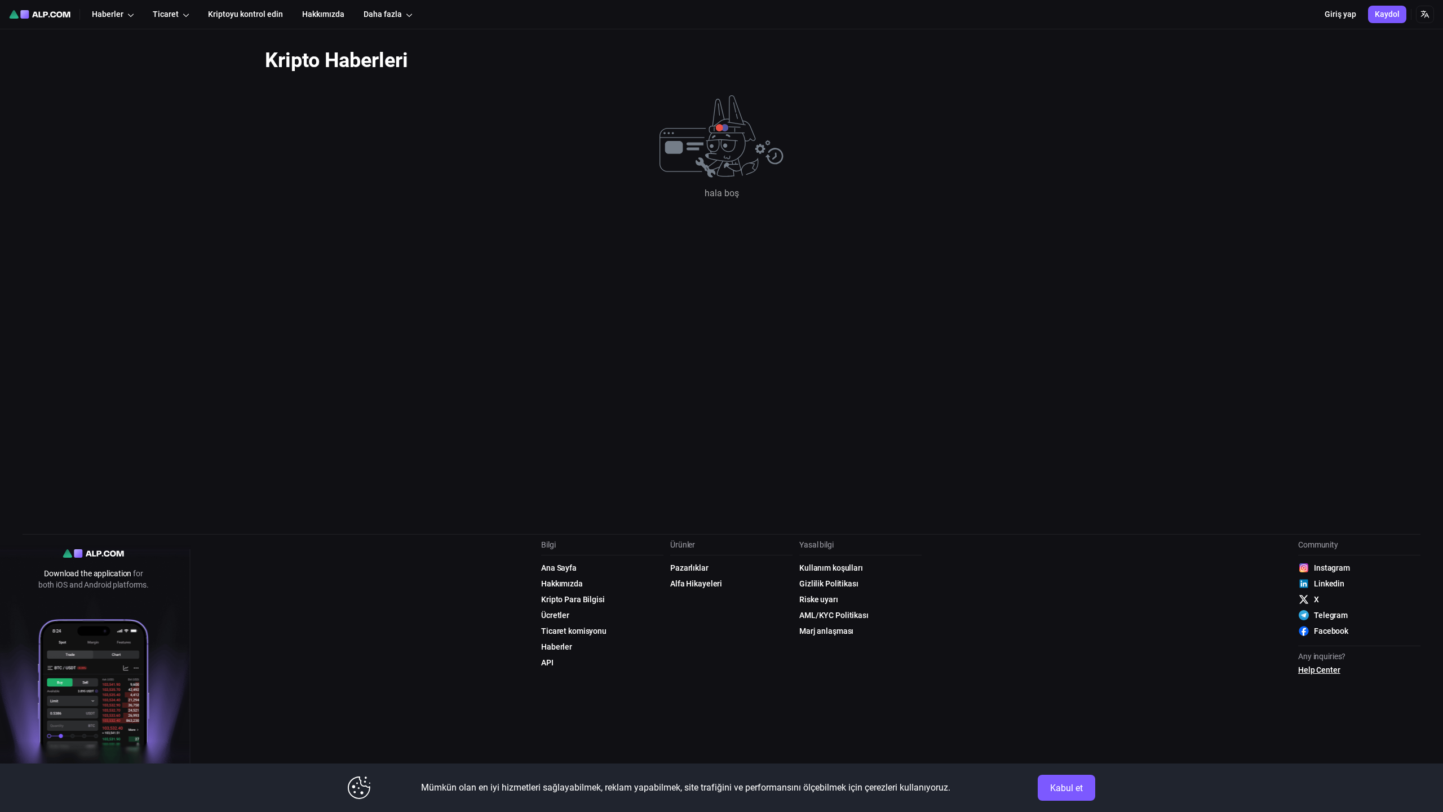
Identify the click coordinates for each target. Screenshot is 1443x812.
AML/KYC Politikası (834, 615)
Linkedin (1329, 583)
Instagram (1332, 567)
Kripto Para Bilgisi (573, 599)
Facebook (1331, 631)
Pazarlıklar (689, 567)
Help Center (1319, 669)
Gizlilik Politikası (828, 583)
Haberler (556, 646)
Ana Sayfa (559, 567)
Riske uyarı (818, 599)
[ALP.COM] (39, 14)
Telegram (1331, 615)
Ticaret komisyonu (574, 631)
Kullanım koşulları (831, 567)
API (547, 662)
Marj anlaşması (826, 631)
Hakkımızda (562, 583)
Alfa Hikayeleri (696, 583)
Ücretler (555, 615)
